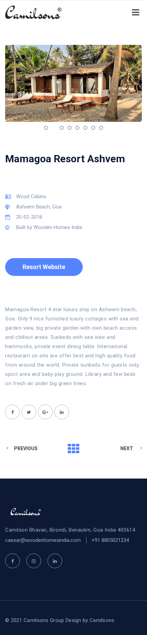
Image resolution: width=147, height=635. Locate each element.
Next (126, 448)
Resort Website (44, 266)
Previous (26, 448)
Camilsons (102, 620)
